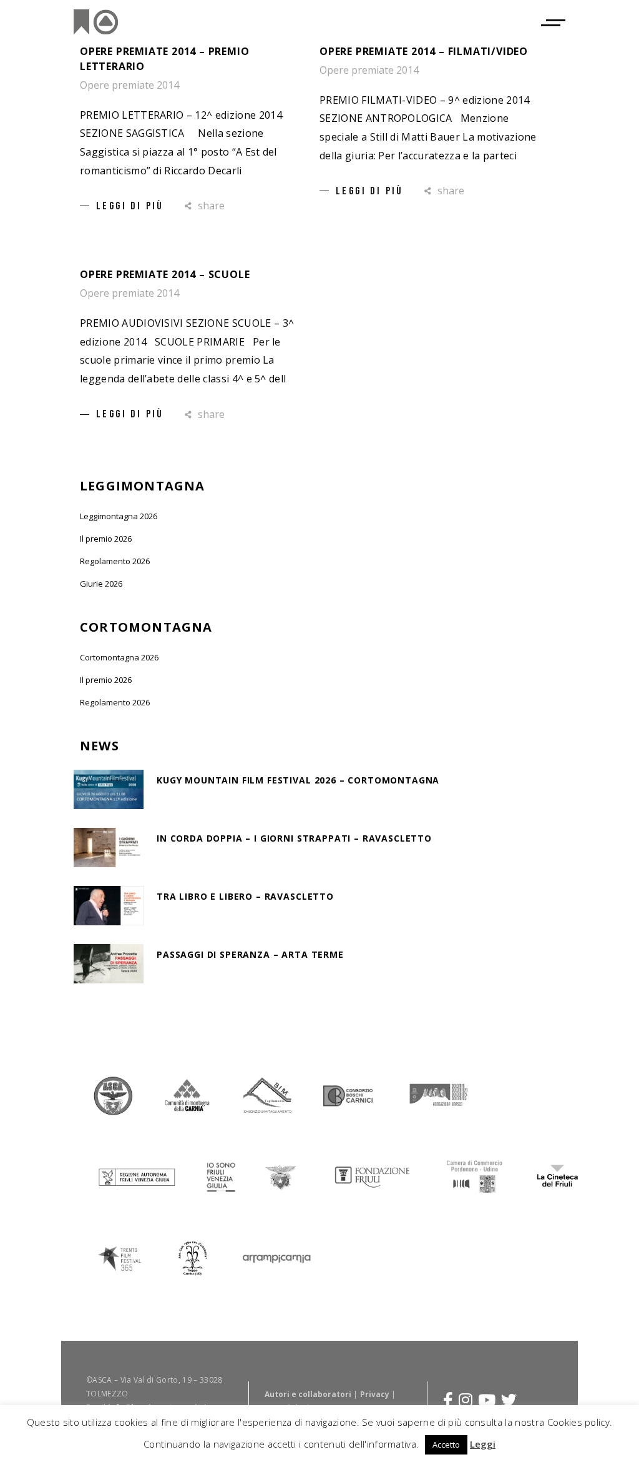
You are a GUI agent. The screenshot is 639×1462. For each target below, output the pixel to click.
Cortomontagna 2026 (119, 657)
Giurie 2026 (101, 583)
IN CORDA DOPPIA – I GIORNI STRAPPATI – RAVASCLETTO (294, 838)
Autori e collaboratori (308, 1394)
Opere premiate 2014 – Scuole (165, 274)
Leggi (482, 1444)
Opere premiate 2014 (129, 85)
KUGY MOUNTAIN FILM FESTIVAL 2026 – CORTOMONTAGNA (298, 780)
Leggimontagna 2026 (118, 516)
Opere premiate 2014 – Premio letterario (164, 58)
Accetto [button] (446, 1444)
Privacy (374, 1394)
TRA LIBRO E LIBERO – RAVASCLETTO (245, 896)
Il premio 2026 (106, 538)
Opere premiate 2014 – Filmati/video (424, 51)
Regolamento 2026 (115, 561)
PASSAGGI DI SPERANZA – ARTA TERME (250, 954)
